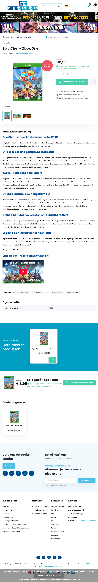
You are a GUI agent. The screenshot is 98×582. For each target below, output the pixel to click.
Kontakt (8, 466)
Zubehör (54, 535)
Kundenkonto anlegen (40, 506)
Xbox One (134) (73, 292)
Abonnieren (87, 480)
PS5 (52, 513)
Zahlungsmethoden (10, 521)
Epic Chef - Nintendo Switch (44, 349)
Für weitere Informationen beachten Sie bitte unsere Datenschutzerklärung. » (49, 580)
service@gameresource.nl (58, 465)
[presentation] (3, 83)
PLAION (11, 53)
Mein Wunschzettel (39, 513)
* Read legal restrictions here (55, 485)
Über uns (6, 506)
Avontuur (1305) (22, 292)
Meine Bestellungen (39, 510)
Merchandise (56, 539)
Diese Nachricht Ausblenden (49, 575)
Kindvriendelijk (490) (40, 292)
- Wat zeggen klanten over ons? (49, 566)
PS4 (52, 521)
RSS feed (89, 564)
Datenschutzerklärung (11, 531)
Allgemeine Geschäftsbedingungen (16, 528)
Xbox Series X (56, 524)
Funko (53, 528)
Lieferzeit (6, 513)
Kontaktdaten (8, 510)
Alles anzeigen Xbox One (26, 53)
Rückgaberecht (9, 517)
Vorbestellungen (57, 506)
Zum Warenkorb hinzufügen (73, 82)
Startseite (6, 43)
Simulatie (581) (57, 292)
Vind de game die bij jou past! (14, 524)
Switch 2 (54, 510)
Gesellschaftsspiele (59, 531)
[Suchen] (59, 6)
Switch (53, 517)
